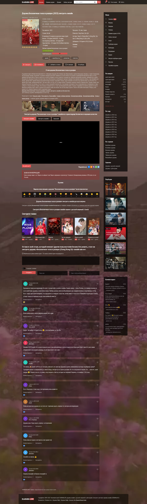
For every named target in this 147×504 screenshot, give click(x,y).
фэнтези (75, 58)
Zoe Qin (86, 33)
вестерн (112, 102)
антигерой (113, 82)
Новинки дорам (50, 2)
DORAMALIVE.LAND (26, 489)
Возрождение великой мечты (113, 332)
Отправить (29, 272)
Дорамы (41, 2)
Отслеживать (39, 65)
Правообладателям (81, 500)
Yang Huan (81, 33)
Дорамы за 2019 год (111, 132)
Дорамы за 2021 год (111, 127)
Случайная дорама (113, 65)
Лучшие (59, 2)
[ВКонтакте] (89, 167)
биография (113, 84)
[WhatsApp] (96, 167)
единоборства (56, 58)
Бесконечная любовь (76, 96)
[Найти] (99, 2)
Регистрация (113, 2)
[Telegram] (98, 167)
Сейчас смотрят (68, 2)
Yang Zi (79, 36)
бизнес (112, 87)
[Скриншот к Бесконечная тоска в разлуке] (31, 106)
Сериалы (32, 489)
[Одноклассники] (91, 167)
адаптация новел (115, 77)
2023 (51, 30)
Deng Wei (92, 36)
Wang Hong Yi (80, 38)
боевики (112, 89)
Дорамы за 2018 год (111, 134)
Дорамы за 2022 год (111, 124)
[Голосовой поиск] (94, 2)
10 (38, 47)
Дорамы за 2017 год (110, 137)
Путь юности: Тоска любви (49, 96)
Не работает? (26, 166)
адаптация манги (114, 79)
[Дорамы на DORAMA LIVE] (28, 2)
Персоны (110, 62)
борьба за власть (115, 94)
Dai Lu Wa (87, 38)
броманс (112, 97)
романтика (66, 58)
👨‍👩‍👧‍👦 (35, 195)
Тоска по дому (37, 96)
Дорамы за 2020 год (111, 129)
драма (46, 58)
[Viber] (94, 167)
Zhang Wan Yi (85, 36)
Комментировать (27, 299)
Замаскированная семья (112, 309)
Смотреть (27, 65)
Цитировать (39, 299)
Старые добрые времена (63, 96)
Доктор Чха (109, 321)
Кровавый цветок (110, 290)
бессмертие (113, 99)
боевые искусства (115, 92)
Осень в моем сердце (111, 301)
